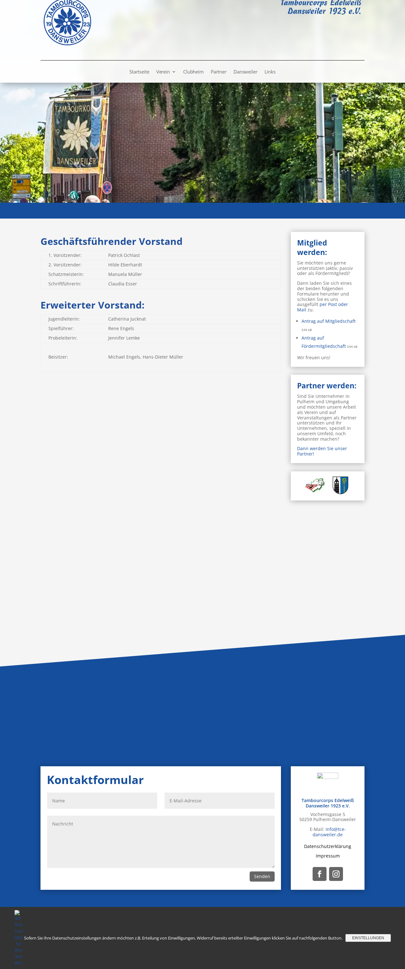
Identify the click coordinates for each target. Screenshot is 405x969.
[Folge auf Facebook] (320, 874)
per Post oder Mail (322, 307)
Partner (219, 72)
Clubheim (193, 72)
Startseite (139, 72)
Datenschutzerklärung (327, 846)
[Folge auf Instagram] (336, 874)
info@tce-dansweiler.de (329, 832)
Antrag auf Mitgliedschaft (329, 321)
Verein (163, 72)
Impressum (328, 855)
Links (270, 72)
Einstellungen (368, 938)
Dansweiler (246, 72)
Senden (262, 876)
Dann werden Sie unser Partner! (322, 451)
